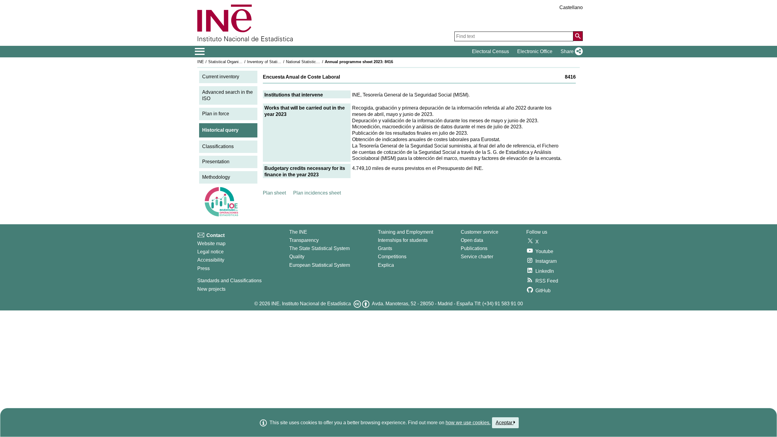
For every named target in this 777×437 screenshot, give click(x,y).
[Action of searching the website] (578, 36)
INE (200, 61)
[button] (570, 51)
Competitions (392, 256)
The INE (298, 232)
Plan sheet (274, 192)
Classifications (218, 146)
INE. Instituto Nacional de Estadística (311, 303)
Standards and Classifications (229, 280)
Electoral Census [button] (490, 51)
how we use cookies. (468, 422)
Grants (385, 248)
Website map (211, 243)
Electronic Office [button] (534, 51)
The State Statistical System (319, 248)
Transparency (304, 240)
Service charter (477, 256)
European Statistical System (319, 265)
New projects (211, 289)
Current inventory (220, 76)
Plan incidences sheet (317, 192)
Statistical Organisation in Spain (236, 61)
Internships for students (403, 240)
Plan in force (215, 113)
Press (203, 268)
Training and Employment (405, 232)
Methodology (216, 177)
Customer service (479, 232)
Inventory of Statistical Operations (277, 61)
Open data (472, 240)
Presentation (215, 161)
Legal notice (210, 251)
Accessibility (210, 260)
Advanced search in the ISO (227, 95)
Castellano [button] (571, 7)
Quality (296, 256)
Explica (386, 265)
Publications (474, 248)
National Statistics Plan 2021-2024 (316, 61)
